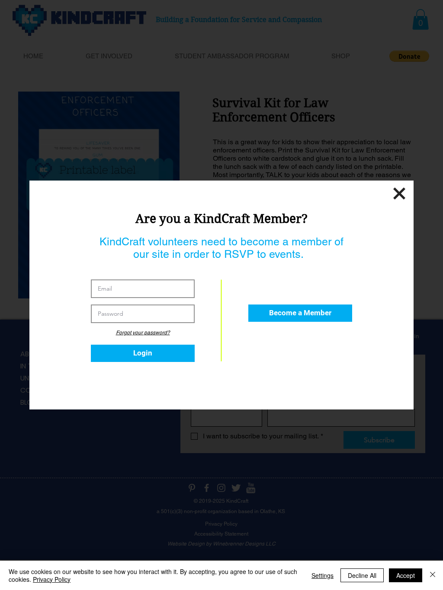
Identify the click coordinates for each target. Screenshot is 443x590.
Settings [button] (322, 575)
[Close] (432, 575)
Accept (405, 575)
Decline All (362, 575)
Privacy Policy (52, 579)
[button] (300, 313)
